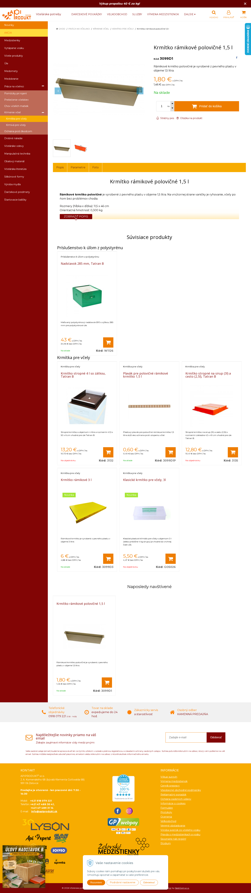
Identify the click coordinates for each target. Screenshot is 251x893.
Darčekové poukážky (86, 14)
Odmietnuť (149, 882)
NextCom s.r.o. (182, 888)
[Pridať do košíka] (108, 342)
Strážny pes (167, 118)
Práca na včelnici (79, 28)
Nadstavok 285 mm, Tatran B (82, 263)
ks (169, 106)
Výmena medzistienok (163, 14)
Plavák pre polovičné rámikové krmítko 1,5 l (145, 374)
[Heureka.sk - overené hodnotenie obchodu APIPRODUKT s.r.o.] (123, 787)
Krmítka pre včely (123, 28)
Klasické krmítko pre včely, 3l (144, 480)
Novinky (9, 25)
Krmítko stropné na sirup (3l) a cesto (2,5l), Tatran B (208, 374)
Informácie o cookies (173, 803)
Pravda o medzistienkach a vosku (180, 834)
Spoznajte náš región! (173, 838)
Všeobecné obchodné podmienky (181, 790)
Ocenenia (166, 816)
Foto (95, 167)
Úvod (62, 28)
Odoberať (216, 737)
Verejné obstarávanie (173, 825)
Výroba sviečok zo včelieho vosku (180, 830)
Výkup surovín (169, 776)
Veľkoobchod (117, 14)
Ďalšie (189, 14)
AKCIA (8, 32)
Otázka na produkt (190, 118)
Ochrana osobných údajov (176, 799)
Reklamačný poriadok (173, 794)
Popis (60, 167)
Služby (137, 14)
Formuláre (167, 807)
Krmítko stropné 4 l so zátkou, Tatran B (83, 374)
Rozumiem (96, 882)
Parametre (78, 167)
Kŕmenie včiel (101, 28)
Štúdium (166, 843)
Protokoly (166, 812)
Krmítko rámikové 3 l (76, 480)
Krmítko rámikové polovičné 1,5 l (81, 604)
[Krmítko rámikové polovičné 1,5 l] (99, 89)
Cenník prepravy (170, 785)
